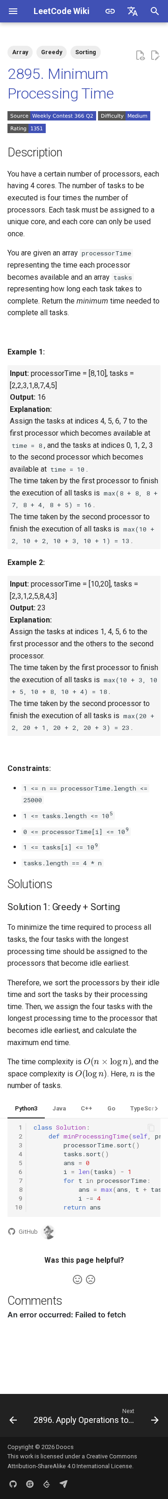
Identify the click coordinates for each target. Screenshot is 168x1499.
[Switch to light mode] (110, 11)
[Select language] (132, 11)
